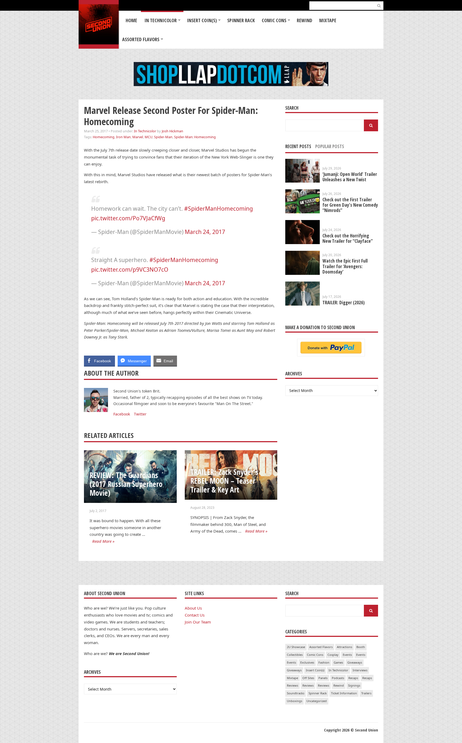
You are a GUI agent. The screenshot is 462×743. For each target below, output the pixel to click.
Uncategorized (316, 701)
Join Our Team (198, 622)
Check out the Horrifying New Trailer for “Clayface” (347, 238)
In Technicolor (160, 20)
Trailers (366, 693)
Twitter (140, 414)
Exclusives (307, 662)
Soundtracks (295, 693)
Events (347, 655)
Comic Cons (274, 20)
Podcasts (338, 678)
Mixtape (327, 20)
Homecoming (103, 136)
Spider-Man (163, 136)
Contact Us (195, 615)
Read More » (103, 541)
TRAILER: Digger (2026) (343, 302)
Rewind (304, 20)
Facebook (121, 414)
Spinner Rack (241, 20)
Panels (323, 678)
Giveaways (354, 662)
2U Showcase (296, 647)
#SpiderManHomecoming (218, 208)
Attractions (344, 647)
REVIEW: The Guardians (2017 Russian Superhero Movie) (126, 484)
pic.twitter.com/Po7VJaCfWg (128, 218)
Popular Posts (329, 146)
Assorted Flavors (140, 39)
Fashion (323, 662)
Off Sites (308, 678)
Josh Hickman (172, 131)
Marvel (137, 136)
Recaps (353, 678)
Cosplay (333, 655)
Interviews (360, 670)
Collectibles (295, 655)
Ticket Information (344, 693)
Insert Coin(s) (202, 20)
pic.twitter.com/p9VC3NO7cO (129, 269)
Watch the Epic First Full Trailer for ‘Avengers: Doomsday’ (345, 266)
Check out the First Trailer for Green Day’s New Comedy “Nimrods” (350, 205)
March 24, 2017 (205, 232)
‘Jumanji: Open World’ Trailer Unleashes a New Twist (349, 177)
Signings (354, 685)
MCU (148, 136)
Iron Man (123, 136)
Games (338, 662)
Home (131, 20)
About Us (193, 608)
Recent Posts (298, 146)
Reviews (292, 685)
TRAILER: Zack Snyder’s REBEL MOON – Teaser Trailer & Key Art (224, 480)
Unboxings (294, 701)
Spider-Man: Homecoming (195, 136)
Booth (360, 647)
